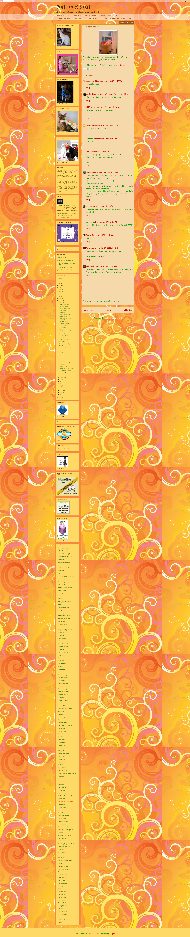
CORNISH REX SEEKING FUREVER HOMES (109, 15)
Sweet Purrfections (62, 855)
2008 (60, 397)
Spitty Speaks (61, 849)
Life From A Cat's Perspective (65, 725)
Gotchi (103, 256)
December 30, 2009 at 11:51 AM (107, 172)
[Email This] (83, 69)
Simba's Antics (61, 841)
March (61, 390)
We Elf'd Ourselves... (64, 334)
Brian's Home (61, 579)
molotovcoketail (94, 933)
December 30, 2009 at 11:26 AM (101, 151)
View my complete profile (63, 217)
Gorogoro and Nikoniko (63, 672)
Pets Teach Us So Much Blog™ (65, 801)
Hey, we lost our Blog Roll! (65, 360)
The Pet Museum (62, 892)
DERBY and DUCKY (62, 641)
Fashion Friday (63, 338)
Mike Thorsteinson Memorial (65, 270)
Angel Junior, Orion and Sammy (66, 565)
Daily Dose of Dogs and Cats (65, 630)
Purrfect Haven (62, 818)
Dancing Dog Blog (62, 632)
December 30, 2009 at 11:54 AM (101, 206)
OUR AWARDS (103, 18)
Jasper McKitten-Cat (63, 706)
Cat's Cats (60, 604)
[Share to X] (86, 69)
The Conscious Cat (62, 875)
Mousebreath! (61, 762)
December (62, 302)
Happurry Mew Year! (64, 304)
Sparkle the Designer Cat (64, 846)
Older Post (128, 309)
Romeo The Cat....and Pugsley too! (66, 830)
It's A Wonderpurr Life (63, 692)
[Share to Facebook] (88, 69)
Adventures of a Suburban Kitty (65, 556)
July (61, 381)
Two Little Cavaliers (62, 911)
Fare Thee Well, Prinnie (65, 336)
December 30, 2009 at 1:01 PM (106, 222)
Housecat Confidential (63, 683)
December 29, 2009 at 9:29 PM (111, 81)
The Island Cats (62, 889)
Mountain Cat (61, 759)
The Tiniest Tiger (62, 900)
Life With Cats (61, 728)
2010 (60, 298)
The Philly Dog (61, 894)
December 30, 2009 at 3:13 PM (108, 248)
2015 (60, 287)
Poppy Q (60, 810)
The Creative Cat (62, 877)
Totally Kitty (91, 172)
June (61, 384)
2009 (60, 300)
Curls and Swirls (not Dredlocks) (67, 368)
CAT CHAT (60, 593)
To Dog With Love (62, 906)
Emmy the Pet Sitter (63, 647)
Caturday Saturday (64, 316)
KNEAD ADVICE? (61, 15)
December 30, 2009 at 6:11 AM (106, 138)
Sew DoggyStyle (62, 838)
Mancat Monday (63, 312)
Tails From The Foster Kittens (65, 861)
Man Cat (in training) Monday (66, 348)
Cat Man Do (61, 596)
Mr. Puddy (60, 765)
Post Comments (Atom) (113, 318)
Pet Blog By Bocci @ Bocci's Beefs (66, 796)
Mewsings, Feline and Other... (65, 267)
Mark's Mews (61, 745)
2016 (60, 285)
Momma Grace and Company (65, 756)
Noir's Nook (60, 776)
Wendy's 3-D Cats (62, 914)
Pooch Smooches (62, 807)
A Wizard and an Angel (64, 554)
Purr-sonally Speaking (63, 816)
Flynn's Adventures (63, 652)
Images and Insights (63, 689)
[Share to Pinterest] (89, 69)
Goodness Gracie (62, 669)
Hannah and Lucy (62, 675)
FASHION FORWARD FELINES (75, 15)
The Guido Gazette (62, 883)
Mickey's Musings (62, 751)
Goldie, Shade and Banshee (96, 94)
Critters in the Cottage (63, 627)
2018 (60, 281)
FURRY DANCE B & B (79, 18)
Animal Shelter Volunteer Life (65, 568)
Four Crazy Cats (62, 658)
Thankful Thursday (64, 306)
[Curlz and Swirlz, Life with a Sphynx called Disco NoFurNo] (57, 421)
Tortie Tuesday (63, 364)
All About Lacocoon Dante (64, 562)
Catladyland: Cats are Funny (64, 601)
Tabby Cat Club (61, 858)
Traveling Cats (61, 908)
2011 (60, 296)
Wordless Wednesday (65, 308)
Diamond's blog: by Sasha (64, 644)
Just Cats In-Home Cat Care (65, 708)
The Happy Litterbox (63, 886)
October (62, 375)
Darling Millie (61, 635)
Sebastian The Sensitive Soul (65, 835)
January (62, 395)
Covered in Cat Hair (62, 624)
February (62, 392)
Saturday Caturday (64, 354)
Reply (88, 87)
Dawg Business (62, 638)
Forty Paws (61, 655)
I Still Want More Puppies (64, 686)
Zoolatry (60, 923)
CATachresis (61, 599)
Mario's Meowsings (62, 742)
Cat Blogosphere (62, 590)
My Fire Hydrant (62, 768)
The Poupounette (62, 897)
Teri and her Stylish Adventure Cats (66, 205)
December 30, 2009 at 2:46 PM (103, 235)
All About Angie (62, 559)
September (62, 377)
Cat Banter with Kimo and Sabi (65, 587)
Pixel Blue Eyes (61, 804)
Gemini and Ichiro (92, 81)
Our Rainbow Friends (63, 782)
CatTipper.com (61, 610)
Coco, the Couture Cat (63, 257)
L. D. (88, 206)
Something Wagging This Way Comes (67, 844)
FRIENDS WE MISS (92, 18)
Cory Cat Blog (61, 621)
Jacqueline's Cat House (63, 700)
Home (129, 18)
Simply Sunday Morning (65, 314)
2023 (60, 279)
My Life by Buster (62, 770)
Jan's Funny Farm (62, 703)
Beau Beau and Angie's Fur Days (66, 576)
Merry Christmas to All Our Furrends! (66, 319)
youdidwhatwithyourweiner (64, 920)
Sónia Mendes (91, 248)
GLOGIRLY (60, 666)
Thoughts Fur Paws (62, 903)
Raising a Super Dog (63, 821)
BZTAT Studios (61, 585)
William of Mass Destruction (65, 917)
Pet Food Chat (61, 799)
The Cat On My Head (63, 866)
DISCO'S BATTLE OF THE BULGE (117, 18)
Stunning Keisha (62, 852)
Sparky (88, 235)
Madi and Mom (61, 734)
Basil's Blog (61, 571)
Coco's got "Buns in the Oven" (66, 340)
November (62, 373)
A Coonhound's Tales (63, 548)
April (61, 388)
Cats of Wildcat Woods (63, 607)
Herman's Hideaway (63, 678)
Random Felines (62, 824)
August (62, 379)
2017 (60, 283)
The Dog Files (61, 880)
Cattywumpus (61, 613)
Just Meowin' (61, 711)
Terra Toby (60, 863)
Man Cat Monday (63, 366)
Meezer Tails (61, 748)
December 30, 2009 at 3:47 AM (106, 125)
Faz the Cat (61, 649)
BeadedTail (60, 573)
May (61, 386)
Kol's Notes (60, 720)
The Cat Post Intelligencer (64, 869)
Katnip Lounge (61, 717)
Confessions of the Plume (64, 618)
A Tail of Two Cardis (62, 551)
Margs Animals (62, 739)
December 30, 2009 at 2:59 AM (108, 107)
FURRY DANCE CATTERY (91, 15)
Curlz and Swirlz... (75, 7)
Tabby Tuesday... (63, 310)
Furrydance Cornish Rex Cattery (65, 260)
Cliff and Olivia (91, 107)
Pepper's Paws (61, 790)
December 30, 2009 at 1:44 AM (117, 94)
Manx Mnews (61, 737)
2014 (60, 290)
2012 (60, 294)
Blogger (112, 933)
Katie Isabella (61, 714)
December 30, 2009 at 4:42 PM (106, 266)
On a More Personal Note (64, 779)
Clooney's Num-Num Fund (64, 616)
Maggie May (90, 125)
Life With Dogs (62, 731)
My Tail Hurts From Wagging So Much (67, 773)
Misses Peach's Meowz (63, 754)
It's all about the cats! (63, 694)
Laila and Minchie (62, 723)
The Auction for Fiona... (65, 350)
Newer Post (88, 309)
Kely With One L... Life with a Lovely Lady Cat (67, 263)
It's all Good (61, 697)
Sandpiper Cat (61, 832)
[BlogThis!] (85, 69)
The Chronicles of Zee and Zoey (65, 872)
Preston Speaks (62, 813)
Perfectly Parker (62, 793)
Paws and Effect (62, 787)
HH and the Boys (62, 680)
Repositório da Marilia (63, 827)
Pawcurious (61, 785)
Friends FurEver (62, 663)
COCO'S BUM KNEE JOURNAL (64, 18)
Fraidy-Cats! (61, 661)
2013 (60, 292)
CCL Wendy (90, 266)
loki (87, 151)
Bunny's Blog (61, 582)
